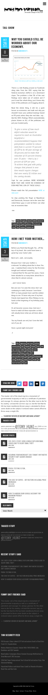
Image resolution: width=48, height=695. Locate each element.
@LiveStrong (11, 429)
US (22, 363)
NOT (32, 353)
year (26, 363)
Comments (5, 255)
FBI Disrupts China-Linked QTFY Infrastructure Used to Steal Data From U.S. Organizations (22, 642)
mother (28, 353)
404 (14, 426)
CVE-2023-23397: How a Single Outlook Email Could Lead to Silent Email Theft (25, 442)
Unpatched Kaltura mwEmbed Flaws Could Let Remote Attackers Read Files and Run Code (22, 667)
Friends (33, 346)
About (17, 691)
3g (37, 431)
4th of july (15, 431)
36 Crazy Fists (8, 431)
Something (19, 359)
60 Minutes (42, 429)
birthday (37, 343)
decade (29, 221)
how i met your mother (18, 350)
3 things (21, 431)
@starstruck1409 (31, 431)
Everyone (27, 346)
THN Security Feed (10, 635)
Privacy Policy (28, 691)
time (30, 359)
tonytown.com (30, 227)
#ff (24, 431)
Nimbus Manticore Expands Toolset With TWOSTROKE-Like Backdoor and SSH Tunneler (19, 648)
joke (27, 350)
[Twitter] (19, 384)
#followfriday (33, 428)
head (38, 346)
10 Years (29, 535)
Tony (17, 227)
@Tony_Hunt (24, 426)
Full (19, 224)
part (27, 356)
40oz (17, 343)
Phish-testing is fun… (17, 468)
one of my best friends (18, 356)
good (23, 224)
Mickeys (22, 353)
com (22, 346)
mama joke (15, 353)
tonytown (22, 227)
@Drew (3, 426)
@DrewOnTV (8, 426)
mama (35, 350)
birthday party (16, 346)
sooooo (25, 359)
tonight (35, 359)
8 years (5, 429)
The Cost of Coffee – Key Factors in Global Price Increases (27, 480)
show (13, 227)
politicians (29, 224)
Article (18, 221)
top (39, 359)
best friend (30, 343)
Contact (22, 691)
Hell (42, 346)
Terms (34, 691)
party (31, 356)
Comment (5, 55)
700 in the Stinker (20, 429)
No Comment (11, 461)
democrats (40, 221)
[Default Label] (31, 384)
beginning (23, 343)
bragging (23, 221)
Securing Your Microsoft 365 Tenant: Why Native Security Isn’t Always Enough (27, 455)
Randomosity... (23, 51)
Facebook (14, 224)
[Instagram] (25, 384)
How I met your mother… (27, 238)
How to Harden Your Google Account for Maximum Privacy (24, 494)
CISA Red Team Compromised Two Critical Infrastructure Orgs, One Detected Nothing (23, 661)
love (31, 350)
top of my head (16, 363)
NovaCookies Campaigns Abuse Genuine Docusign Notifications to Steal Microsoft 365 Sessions (22, 655)
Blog (14, 691)
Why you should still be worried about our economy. (27, 43)
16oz (27, 429)
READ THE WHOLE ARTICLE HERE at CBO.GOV (29, 81)
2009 (39, 426)
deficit (34, 221)
